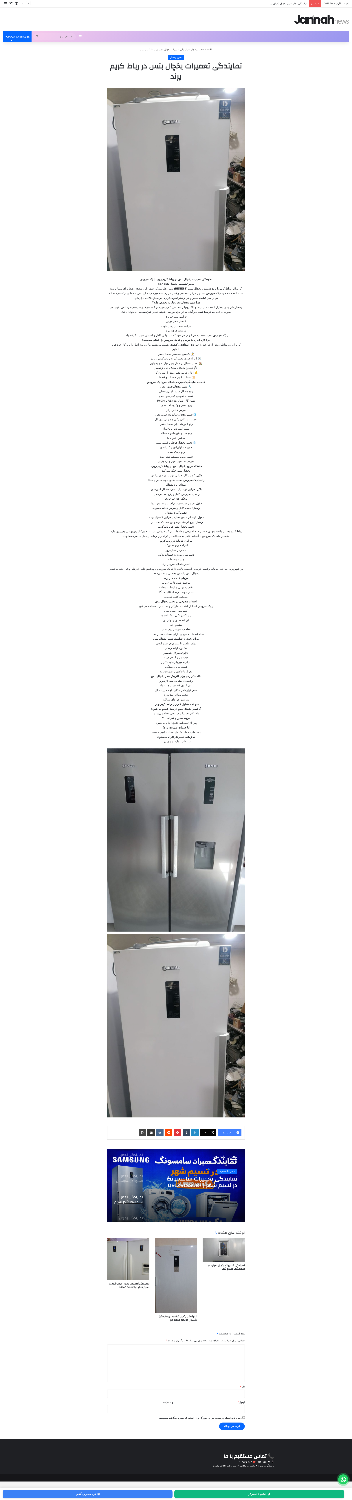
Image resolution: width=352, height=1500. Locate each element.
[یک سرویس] (321, 19)
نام (242, 1386)
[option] (176, 1185)
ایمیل (241, 1402)
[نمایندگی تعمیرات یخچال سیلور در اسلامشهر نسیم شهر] (224, 1250)
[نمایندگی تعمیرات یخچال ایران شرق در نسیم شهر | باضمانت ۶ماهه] (128, 1259)
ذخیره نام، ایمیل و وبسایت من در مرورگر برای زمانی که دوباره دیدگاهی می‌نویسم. (200, 1417)
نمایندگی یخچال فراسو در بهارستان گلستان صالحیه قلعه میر (178, 1318)
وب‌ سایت (168, 1402)
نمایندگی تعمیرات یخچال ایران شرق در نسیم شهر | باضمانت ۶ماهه (129, 1285)
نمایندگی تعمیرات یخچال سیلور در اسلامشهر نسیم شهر (226, 1267)
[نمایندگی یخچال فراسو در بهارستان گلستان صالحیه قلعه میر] (176, 1275)
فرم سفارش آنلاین (86, 1493)
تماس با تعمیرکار (257, 1493)
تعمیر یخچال (197, 49)
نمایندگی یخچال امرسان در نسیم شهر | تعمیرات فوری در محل (275, 3)
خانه (207, 49)
